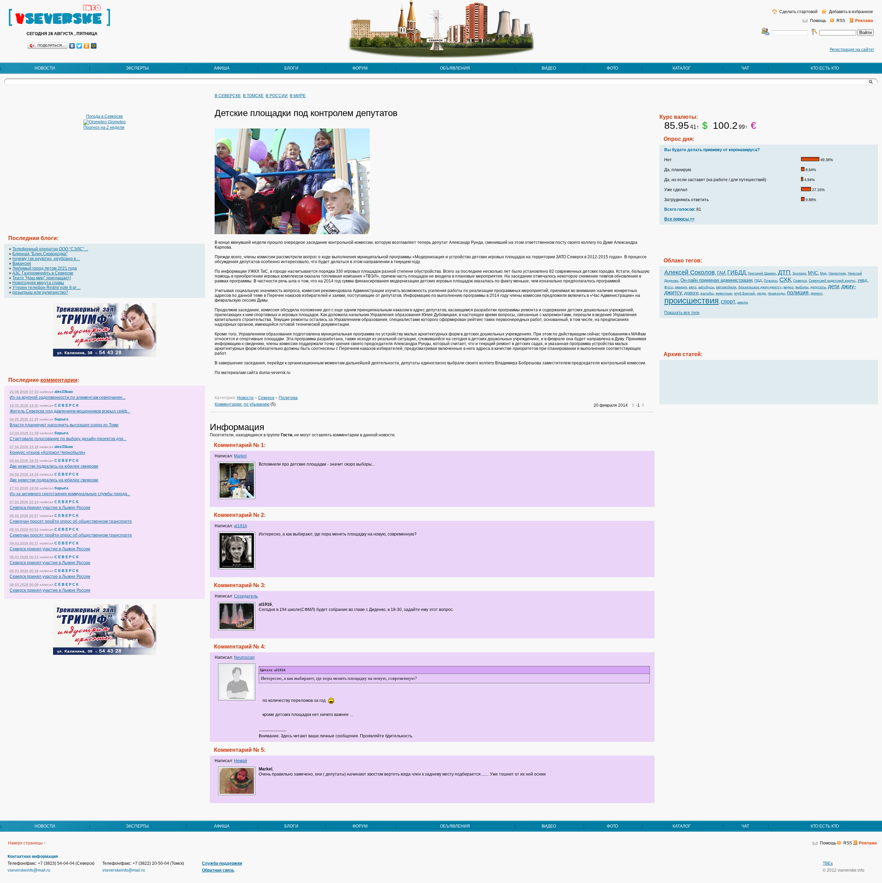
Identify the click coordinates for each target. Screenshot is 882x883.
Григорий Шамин (762, 273)
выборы (802, 287)
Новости (44, 68)
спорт (728, 301)
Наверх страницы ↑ (27, 843)
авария (681, 287)
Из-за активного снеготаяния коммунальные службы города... (70, 493)
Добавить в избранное (850, 11)
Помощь (818, 20)
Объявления (455, 68)
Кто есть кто (825, 68)
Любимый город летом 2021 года (44, 268)
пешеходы (776, 293)
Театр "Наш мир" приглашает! (41, 278)
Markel (240, 456)
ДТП (784, 272)
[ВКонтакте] (72, 45)
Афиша (221, 68)
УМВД (862, 280)
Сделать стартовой (798, 11)
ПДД (758, 280)
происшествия (691, 300)
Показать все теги (681, 312)
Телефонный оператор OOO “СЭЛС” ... (50, 249)
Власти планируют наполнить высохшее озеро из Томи (64, 425)
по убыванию (256, 404)
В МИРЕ (298, 95)
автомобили (726, 287)
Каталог (682, 68)
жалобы (707, 293)
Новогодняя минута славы (38, 282)
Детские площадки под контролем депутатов (306, 113)
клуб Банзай (744, 293)
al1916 (240, 525)
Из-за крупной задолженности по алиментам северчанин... (67, 397)
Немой (240, 760)
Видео (549, 68)
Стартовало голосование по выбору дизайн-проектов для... (68, 438)
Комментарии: (229, 404)
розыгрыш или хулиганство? (40, 292)
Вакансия (21, 263)
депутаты (818, 287)
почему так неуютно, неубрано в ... (46, 258)
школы (742, 302)
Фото (612, 68)
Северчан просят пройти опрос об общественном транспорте (71, 521)
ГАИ (721, 273)
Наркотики (837, 273)
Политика (288, 397)
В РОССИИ (277, 95)
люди (761, 293)
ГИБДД (736, 273)
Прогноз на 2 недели (103, 127)
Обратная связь (218, 870)
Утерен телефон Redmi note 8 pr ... (46, 287)
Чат (745, 68)
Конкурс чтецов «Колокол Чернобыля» (47, 452)
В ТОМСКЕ (253, 95)
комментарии (59, 380)
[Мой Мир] (94, 45)
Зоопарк (799, 273)
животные (724, 293)
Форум (360, 68)
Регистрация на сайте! (852, 49)
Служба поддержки (222, 863)
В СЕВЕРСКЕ (228, 95)
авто (692, 287)
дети (833, 286)
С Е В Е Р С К (66, 405)
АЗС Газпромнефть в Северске (42, 273)
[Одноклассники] (86, 45)
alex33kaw (63, 391)
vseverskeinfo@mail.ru (29, 870)
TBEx (828, 863)
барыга (61, 419)
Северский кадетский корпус (832, 280)
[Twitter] (79, 45)
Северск (266, 397)
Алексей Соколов (689, 272)
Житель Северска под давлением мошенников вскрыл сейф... (70, 411)
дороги (691, 292)
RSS (841, 20)
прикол (816, 293)
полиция (798, 292)
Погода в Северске (104, 116)
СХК (785, 279)
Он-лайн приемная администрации (716, 280)
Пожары (770, 280)
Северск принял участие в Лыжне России (50, 507)
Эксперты (137, 68)
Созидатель (246, 596)
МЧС (813, 273)
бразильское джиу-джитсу (759, 287)
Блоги (291, 68)
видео (788, 287)
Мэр (823, 273)
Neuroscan (244, 657)
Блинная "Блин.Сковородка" (40, 253)
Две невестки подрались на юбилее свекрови (54, 466)
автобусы (706, 287)
